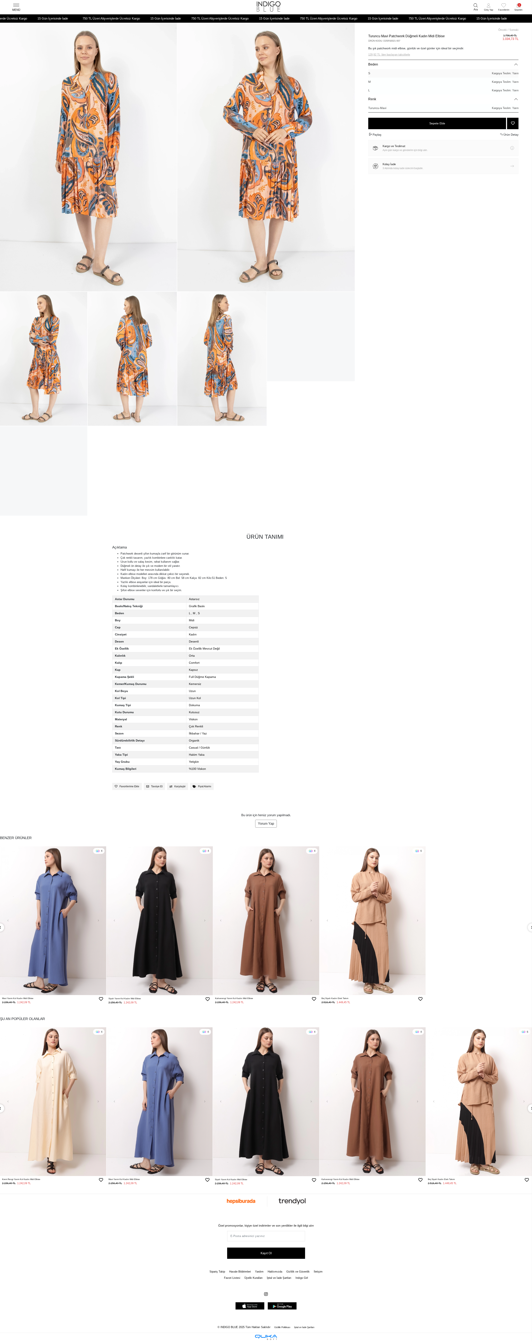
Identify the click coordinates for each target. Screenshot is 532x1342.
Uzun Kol (195, 698)
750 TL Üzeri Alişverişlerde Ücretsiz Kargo (103, 18)
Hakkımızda (275, 1271)
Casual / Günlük (199, 747)
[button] (488, 7)
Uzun (192, 691)
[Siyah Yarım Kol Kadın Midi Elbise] (159, 920)
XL (385, 1005)
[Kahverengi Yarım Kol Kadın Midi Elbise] (266, 920)
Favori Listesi (232, 1277)
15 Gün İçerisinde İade (49, 18)
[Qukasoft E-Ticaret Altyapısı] (266, 1337)
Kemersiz (195, 684)
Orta (192, 655)
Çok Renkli (196, 726)
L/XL (49, 1005)
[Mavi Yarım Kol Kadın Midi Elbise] (53, 920)
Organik (194, 740)
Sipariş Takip (217, 1271)
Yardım (259, 1271)
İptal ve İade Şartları (279, 1277)
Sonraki (513, 29)
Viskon (193, 719)
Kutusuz (194, 712)
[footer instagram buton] (266, 1294)
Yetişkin (194, 761)
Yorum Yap (266, 823)
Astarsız (194, 599)
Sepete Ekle (437, 123)
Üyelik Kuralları (253, 1277)
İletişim (318, 1271)
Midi (191, 620)
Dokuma (194, 705)
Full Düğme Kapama (202, 676)
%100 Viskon (197, 768)
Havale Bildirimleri (240, 1271)
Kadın (193, 634)
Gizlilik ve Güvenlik (298, 1271)
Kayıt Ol (266, 1253)
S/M (57, 1005)
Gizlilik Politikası (282, 1327)
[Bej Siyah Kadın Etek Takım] (372, 920)
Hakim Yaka (196, 754)
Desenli (194, 641)
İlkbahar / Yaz (198, 733)
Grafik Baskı (197, 606)
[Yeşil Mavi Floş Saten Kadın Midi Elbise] (479, 920)
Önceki (502, 29)
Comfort (194, 662)
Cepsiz (193, 627)
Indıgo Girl (302, 1277)
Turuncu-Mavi (443, 108)
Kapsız (193, 669)
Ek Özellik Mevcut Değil (204, 648)
